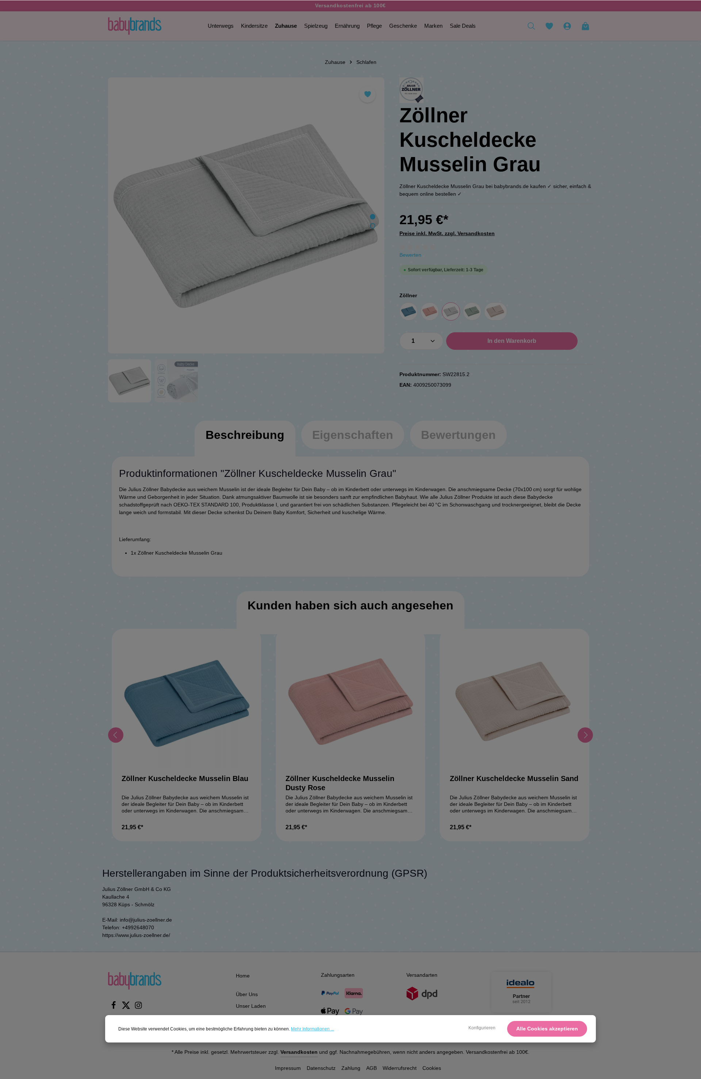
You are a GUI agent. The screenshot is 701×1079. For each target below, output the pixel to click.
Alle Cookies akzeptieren (547, 1029)
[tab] (245, 442)
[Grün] (472, 311)
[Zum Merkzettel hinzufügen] (367, 94)
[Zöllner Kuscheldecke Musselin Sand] (514, 703)
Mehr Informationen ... (312, 1029)
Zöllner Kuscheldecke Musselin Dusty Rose (340, 783)
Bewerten (410, 255)
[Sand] (495, 311)
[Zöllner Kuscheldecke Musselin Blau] (186, 703)
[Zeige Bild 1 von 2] (372, 216)
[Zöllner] (411, 90)
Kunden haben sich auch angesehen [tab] (350, 605)
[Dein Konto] (567, 26)
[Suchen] (531, 26)
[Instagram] (138, 1007)
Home (243, 976)
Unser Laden (251, 1006)
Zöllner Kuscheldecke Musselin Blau (185, 778)
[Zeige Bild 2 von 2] (372, 226)
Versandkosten (299, 1052)
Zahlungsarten (338, 975)
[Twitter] (126, 1007)
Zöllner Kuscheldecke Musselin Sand (514, 778)
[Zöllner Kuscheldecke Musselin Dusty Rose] (350, 703)
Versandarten (421, 975)
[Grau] (451, 311)
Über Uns (247, 994)
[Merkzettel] (549, 26)
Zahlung (350, 1068)
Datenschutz (321, 1068)
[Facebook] (114, 1007)
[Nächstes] (585, 735)
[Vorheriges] (115, 735)
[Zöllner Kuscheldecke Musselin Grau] (246, 215)
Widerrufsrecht (400, 1068)
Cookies (431, 1068)
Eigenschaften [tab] (352, 434)
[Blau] (408, 311)
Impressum (288, 1068)
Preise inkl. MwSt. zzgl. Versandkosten (447, 233)
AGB (371, 1068)
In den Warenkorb (511, 341)
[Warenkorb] (585, 26)
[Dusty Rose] (430, 311)
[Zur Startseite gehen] (134, 26)
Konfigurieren (481, 1027)
